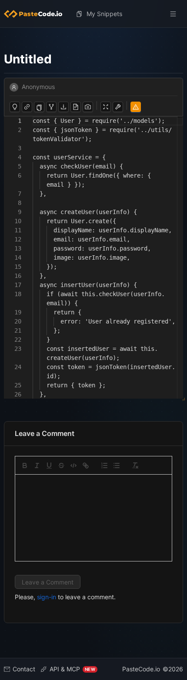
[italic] (37, 465)
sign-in (46, 597)
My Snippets (104, 13)
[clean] (135, 465)
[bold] (25, 465)
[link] (86, 465)
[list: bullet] (116, 465)
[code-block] (73, 465)
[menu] (93, 14)
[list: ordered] (104, 465)
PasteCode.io (141, 669)
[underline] (49, 465)
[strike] (61, 465)
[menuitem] (36, 14)
